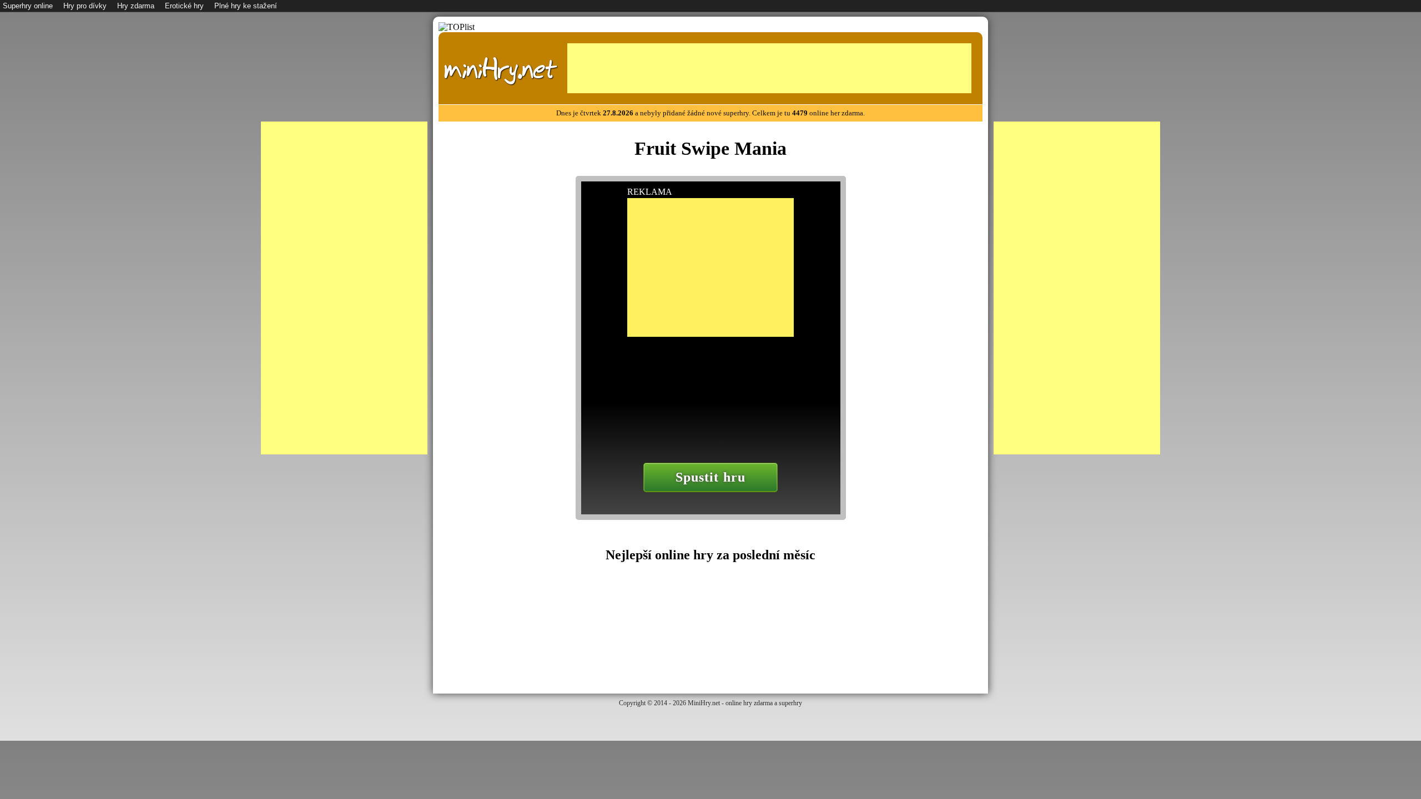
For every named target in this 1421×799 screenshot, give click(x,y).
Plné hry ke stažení (245, 6)
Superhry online (28, 6)
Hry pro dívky (85, 6)
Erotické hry (184, 6)
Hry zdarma (135, 6)
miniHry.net (500, 69)
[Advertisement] (769, 68)
